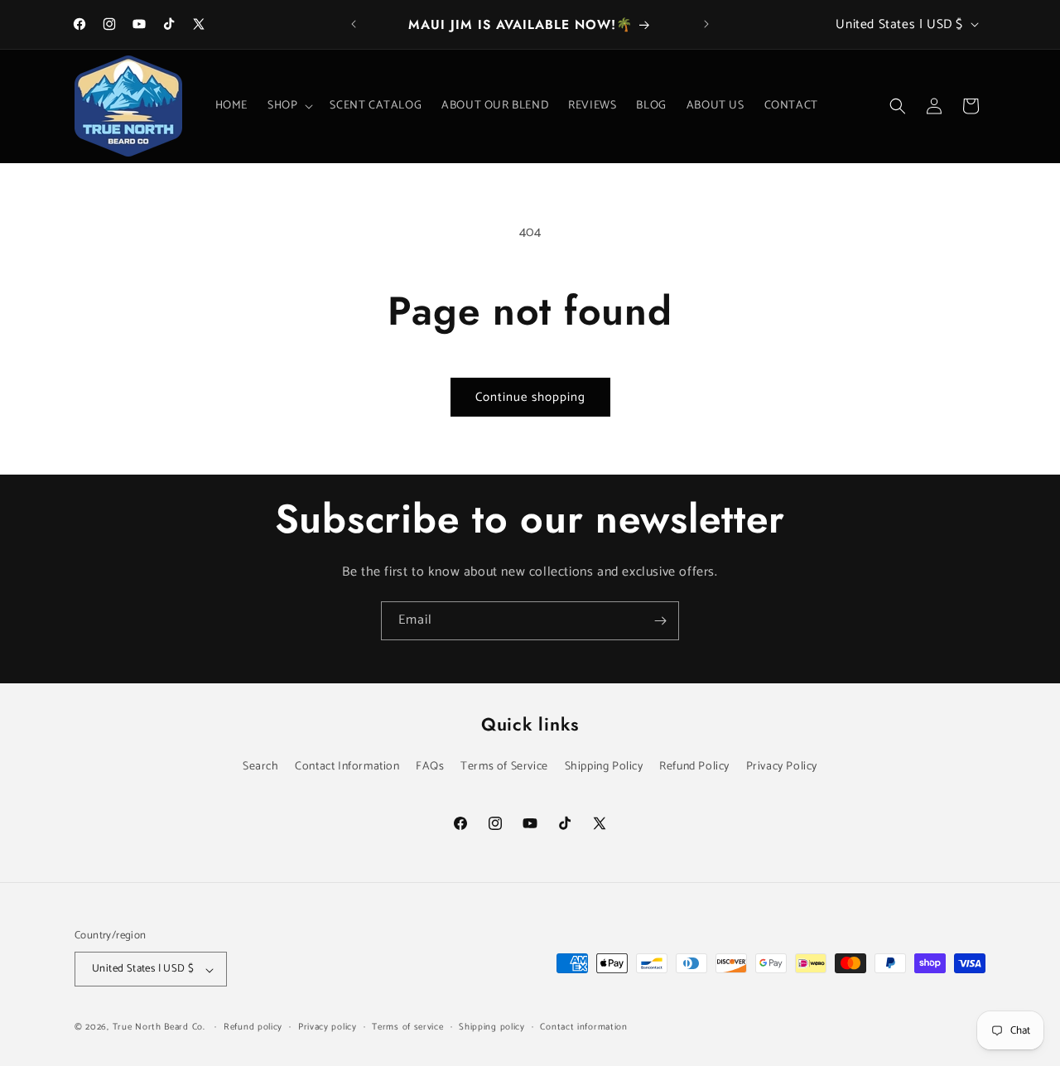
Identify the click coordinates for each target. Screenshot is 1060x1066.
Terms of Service (504, 766)
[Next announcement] (706, 24)
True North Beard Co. (159, 1027)
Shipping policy (492, 1027)
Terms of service (407, 1027)
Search (261, 766)
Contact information (583, 1027)
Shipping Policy (604, 766)
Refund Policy (694, 766)
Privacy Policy (781, 766)
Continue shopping (530, 397)
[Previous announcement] (353, 24)
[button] (289, 106)
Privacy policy (327, 1027)
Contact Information (347, 766)
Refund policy (253, 1027)
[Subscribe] (660, 620)
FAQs (430, 766)
